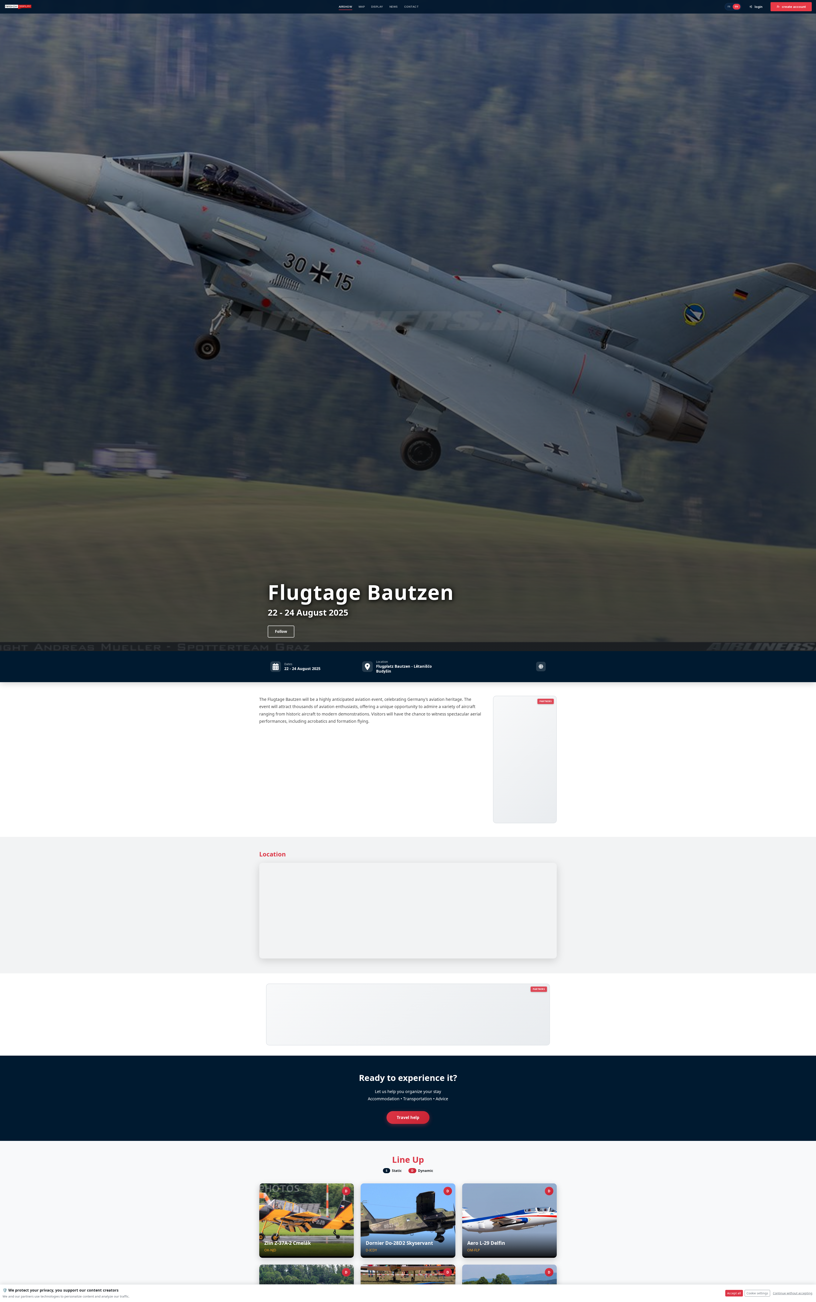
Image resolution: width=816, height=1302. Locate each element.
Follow (281, 631)
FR (729, 6)
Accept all (734, 1293)
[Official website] (541, 666)
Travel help (408, 1117)
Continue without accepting (792, 1293)
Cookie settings (757, 1293)
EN (736, 6)
